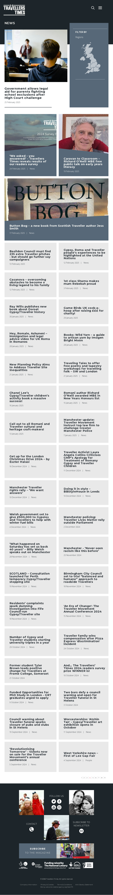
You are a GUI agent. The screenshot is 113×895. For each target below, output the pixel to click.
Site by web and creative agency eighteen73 (56, 887)
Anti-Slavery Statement (84, 885)
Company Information (28, 885)
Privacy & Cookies (47, 885)
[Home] (22, 10)
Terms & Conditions (64, 885)
